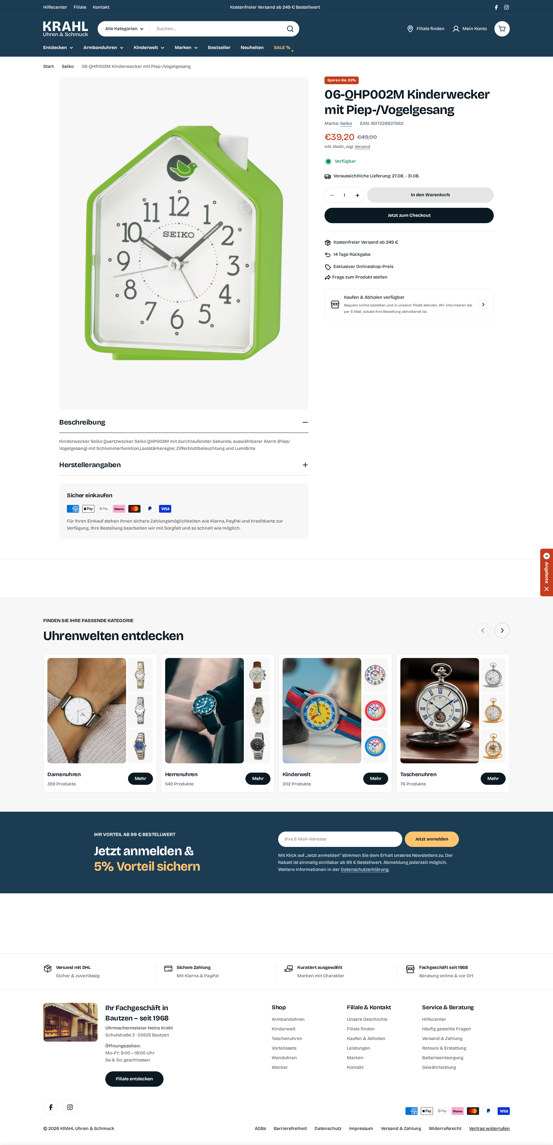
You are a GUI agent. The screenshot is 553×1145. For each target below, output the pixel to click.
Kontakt (101, 7)
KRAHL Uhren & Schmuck (87, 1128)
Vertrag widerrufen (489, 1128)
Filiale (80, 7)
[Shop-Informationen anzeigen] (483, 304)
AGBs (260, 1128)
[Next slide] (502, 630)
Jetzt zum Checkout (409, 215)
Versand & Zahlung (401, 1128)
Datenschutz (328, 1128)
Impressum (361, 1128)
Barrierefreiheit (290, 1128)
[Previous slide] (483, 630)
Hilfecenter (55, 7)
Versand (362, 146)
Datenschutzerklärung (365, 869)
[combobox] (198, 29)
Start (48, 66)
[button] (546, 573)
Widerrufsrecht (445, 1128)
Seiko (68, 66)
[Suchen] (290, 29)
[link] (140, 675)
